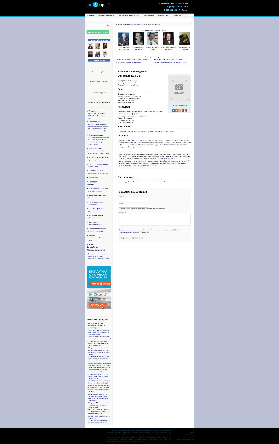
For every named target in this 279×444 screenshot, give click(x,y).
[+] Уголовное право (95, 215)
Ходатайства (103, 254)
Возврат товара (97, 160)
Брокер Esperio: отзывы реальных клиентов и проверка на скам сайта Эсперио (99, 390)
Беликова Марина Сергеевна (138, 48)
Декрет (106, 131)
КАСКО (105, 113)
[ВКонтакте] (173, 110)
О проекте (155, 430)
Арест (96, 166)
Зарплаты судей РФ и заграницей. (129, 62)
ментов (102, 250)
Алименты (90, 124)
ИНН (94, 224)
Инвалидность (103, 238)
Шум (89, 197)
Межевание (99, 191)
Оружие (90, 240)
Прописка (90, 137)
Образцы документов (106, 15)
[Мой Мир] (183, 110)
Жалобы (94, 254)
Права (89, 118)
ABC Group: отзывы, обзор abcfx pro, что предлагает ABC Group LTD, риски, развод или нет (99, 412)
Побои (89, 218)
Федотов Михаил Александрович (124, 48)
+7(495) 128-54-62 (175, 7)
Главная (90, 15)
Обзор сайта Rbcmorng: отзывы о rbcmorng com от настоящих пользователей (98, 405)
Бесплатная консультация (129, 15)
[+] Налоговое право (95, 202)
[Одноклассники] (179, 110)
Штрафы (90, 113)
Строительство (104, 142)
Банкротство (91, 173)
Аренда (104, 139)
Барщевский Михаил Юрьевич (152, 48)
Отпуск (107, 153)
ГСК (93, 191)
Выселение (97, 137)
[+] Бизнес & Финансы (95, 171)
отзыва (132, 140)
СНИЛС (90, 224)
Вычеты (95, 204)
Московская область (135, 24)
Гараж (89, 191)
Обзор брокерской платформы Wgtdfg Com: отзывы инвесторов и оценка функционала (98, 343)
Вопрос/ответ (93, 247)
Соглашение (122, 430)
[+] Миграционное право (96, 229)
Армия (95, 238)
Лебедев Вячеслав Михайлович (184, 48)
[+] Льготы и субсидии (95, 209)
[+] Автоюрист (92, 111)
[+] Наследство (93, 182)
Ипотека (90, 144)
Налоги (90, 204)
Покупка (90, 142)
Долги (106, 173)
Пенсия (101, 153)
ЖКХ (89, 211)
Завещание (91, 184)
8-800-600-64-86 (171, 10)
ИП (97, 173)
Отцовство (91, 131)
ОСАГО (100, 113)
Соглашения (99, 258)
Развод (97, 124)
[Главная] (98, 7)
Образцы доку (93, 250)
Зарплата (98, 151)
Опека (105, 128)
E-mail (121, 203)
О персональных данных (143, 430)
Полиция (90, 238)
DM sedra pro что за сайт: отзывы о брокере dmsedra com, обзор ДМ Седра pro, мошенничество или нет (99, 383)
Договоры (91, 258)
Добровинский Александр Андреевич (168, 48)
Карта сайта (131, 430)
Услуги (162, 430)
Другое (107, 258)
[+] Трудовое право (94, 148)
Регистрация (105, 137)
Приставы (90, 166)
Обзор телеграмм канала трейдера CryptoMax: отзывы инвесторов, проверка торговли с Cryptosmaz (99, 370)
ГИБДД (89, 115)
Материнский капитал (94, 126)
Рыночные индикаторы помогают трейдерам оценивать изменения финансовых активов (98, 332)
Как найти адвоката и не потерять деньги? (132, 59)
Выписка (96, 144)
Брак (89, 128)
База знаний (149, 15)
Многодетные (103, 124)
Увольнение (91, 151)
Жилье (89, 139)
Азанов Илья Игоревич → (163, 182)
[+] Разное (91, 235)
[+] (98, 157)
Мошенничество (97, 218)
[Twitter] (176, 110)
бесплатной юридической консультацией (131, 165)
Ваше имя (122, 197)
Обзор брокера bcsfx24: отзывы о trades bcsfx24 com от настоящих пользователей (98, 376)
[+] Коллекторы (93, 177)
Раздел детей (104, 126)
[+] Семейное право (95, 122)
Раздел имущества (97, 128)
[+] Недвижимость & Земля (97, 188)
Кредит (101, 173)
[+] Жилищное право (95, 135)
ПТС (94, 115)
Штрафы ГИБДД (177, 15)
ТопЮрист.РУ (126, 432)
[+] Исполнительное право (97, 164)
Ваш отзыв (123, 212)
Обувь (89, 160)
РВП (89, 231)
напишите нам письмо (168, 159)
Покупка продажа (101, 115)
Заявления (91, 256)
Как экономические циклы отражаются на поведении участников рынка (96, 326)
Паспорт (99, 224)
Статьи (90, 244)
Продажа (96, 142)
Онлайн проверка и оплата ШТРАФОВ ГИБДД (170, 62)
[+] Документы (92, 222)
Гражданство (99, 231)
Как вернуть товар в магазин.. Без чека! (168, 59)
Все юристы (163, 15)
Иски (89, 254)
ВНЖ (92, 231)
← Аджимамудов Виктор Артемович (129, 182)
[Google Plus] (186, 110)
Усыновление (98, 131)
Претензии (99, 256)
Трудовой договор (93, 153)
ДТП (95, 113)
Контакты (114, 430)
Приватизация (97, 139)
